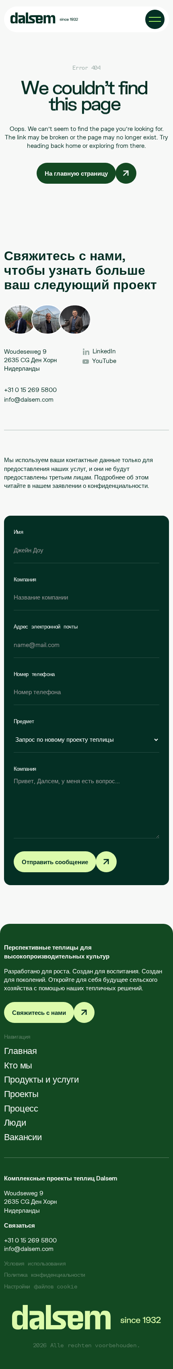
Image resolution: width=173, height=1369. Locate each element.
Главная (20, 1050)
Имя (18, 532)
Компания (25, 579)
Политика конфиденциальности (44, 1274)
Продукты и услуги (41, 1079)
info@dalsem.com (29, 399)
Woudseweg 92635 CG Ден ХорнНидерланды (30, 1201)
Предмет (24, 721)
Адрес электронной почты (46, 626)
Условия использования (35, 1263)
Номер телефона (34, 674)
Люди (15, 1122)
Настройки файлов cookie (41, 1286)
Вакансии (23, 1137)
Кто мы (18, 1065)
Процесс (21, 1108)
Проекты (21, 1093)
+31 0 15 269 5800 (30, 389)
